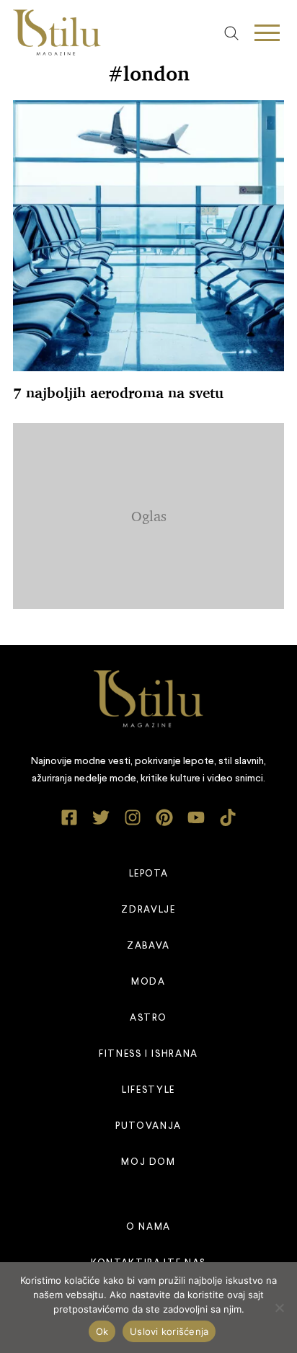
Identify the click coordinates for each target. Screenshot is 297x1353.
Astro (148, 1018)
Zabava (148, 946)
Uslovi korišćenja (169, 1331)
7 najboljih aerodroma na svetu (118, 393)
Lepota (149, 874)
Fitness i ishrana (148, 1054)
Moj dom (148, 1162)
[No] (279, 1307)
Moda (148, 982)
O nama (148, 1227)
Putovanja (148, 1126)
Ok (102, 1331)
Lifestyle (148, 1090)
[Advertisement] (155, 513)
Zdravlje (148, 910)
